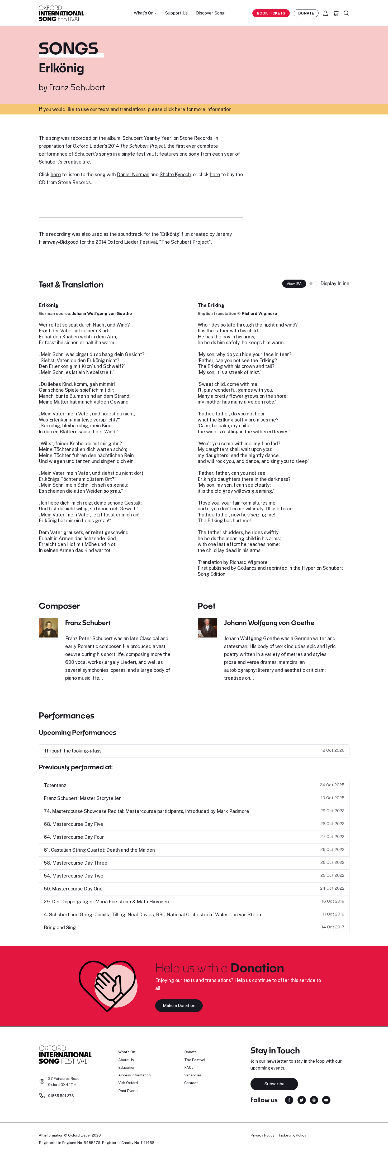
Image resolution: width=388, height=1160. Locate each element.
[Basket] (336, 13)
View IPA (294, 283)
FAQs (188, 1067)
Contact (191, 1083)
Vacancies (193, 1075)
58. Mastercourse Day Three (75, 863)
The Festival (194, 1060)
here (56, 174)
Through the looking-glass (73, 751)
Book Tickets (271, 13)
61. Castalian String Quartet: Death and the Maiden (99, 850)
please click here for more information (189, 109)
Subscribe (274, 1083)
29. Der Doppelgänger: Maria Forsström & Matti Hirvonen (106, 901)
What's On (126, 1052)
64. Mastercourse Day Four (74, 837)
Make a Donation (179, 1005)
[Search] (346, 13)
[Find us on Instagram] (314, 1099)
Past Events (128, 1091)
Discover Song (210, 13)
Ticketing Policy (292, 1135)
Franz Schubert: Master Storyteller (82, 798)
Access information (134, 1075)
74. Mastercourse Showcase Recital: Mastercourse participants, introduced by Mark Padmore (146, 811)
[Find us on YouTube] (326, 1099)
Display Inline (334, 283)
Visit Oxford (128, 1083)
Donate (306, 13)
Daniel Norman (133, 174)
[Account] (326, 13)
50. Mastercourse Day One (73, 888)
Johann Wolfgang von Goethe (102, 313)
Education (126, 1067)
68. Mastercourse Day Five (73, 824)
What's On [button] (143, 13)
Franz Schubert (77, 87)
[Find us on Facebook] (289, 1099)
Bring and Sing (60, 927)
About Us (126, 1060)
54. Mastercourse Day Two (73, 876)
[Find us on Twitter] (301, 1099)
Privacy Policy (262, 1135)
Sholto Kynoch (175, 174)
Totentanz (55, 785)
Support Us (176, 13)
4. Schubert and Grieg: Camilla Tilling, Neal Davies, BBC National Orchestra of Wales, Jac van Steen (152, 914)
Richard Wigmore (259, 313)
